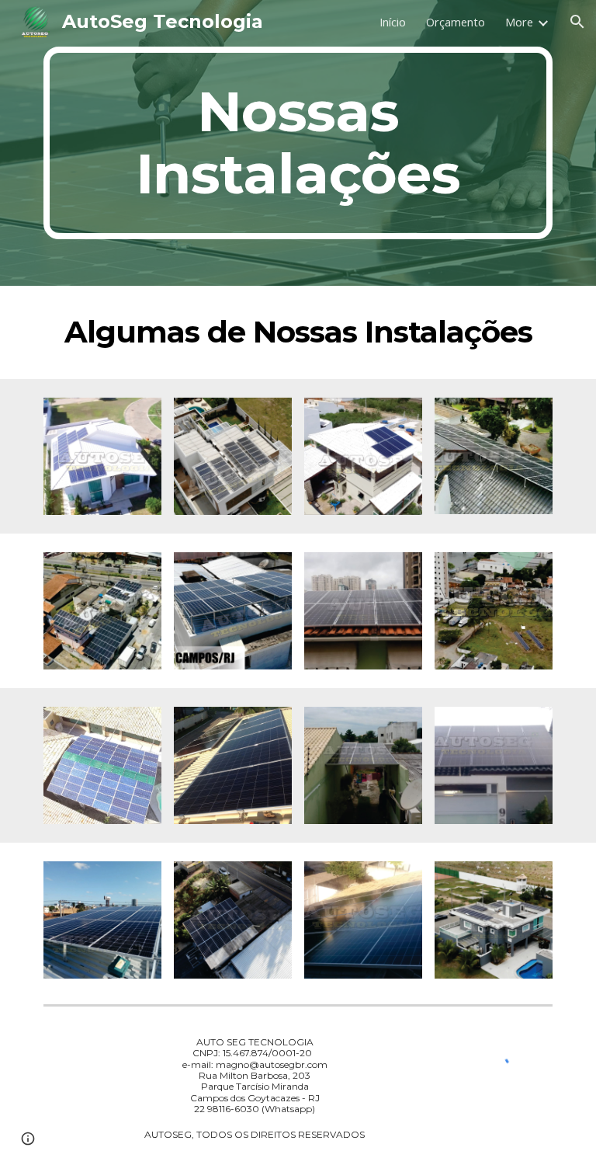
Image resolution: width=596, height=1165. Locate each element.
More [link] (519, 22)
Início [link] (392, 22)
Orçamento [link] (455, 22)
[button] (577, 21)
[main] (297, 143)
